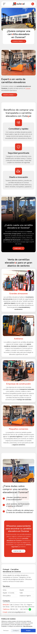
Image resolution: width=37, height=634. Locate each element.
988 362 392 (14, 609)
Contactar (17, 551)
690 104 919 (24, 609)
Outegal (27, 88)
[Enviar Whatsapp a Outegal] (30, 609)
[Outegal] (18, 3)
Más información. (28, 626)
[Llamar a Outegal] (32, 4)
